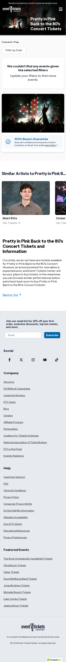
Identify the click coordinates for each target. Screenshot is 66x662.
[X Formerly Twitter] (21, 360)
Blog (6, 408)
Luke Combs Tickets (15, 599)
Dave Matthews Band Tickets (20, 578)
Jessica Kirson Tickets (16, 605)
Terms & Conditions (15, 490)
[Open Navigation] (60, 9)
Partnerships (11, 428)
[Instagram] (33, 360)
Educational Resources (17, 530)
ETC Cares (9, 402)
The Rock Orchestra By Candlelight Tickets (28, 558)
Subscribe (52, 335)
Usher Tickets (11, 572)
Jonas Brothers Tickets (16, 585)
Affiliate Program (13, 422)
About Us (9, 381)
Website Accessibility (16, 517)
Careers (8, 415)
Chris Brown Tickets (15, 565)
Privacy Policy (11, 497)
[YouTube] (45, 360)
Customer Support (14, 477)
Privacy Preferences (15, 537)
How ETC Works (13, 524)
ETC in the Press (13, 449)
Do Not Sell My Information (19, 510)
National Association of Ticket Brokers (25, 442)
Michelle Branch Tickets (17, 592)
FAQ (6, 483)
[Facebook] (9, 360)
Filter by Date (13, 50)
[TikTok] (56, 360)
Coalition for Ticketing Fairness (21, 435)
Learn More (50, 145)
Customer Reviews (14, 395)
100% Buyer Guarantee (17, 388)
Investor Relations (14, 455)
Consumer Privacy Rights (18, 503)
